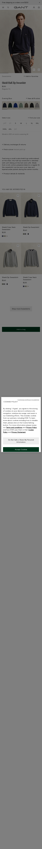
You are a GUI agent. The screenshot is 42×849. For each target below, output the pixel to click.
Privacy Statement (18, 432)
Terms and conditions (14, 427)
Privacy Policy (31, 427)
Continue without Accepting (28, 400)
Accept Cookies (21, 449)
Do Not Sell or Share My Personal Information (21, 441)
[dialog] (21, 424)
